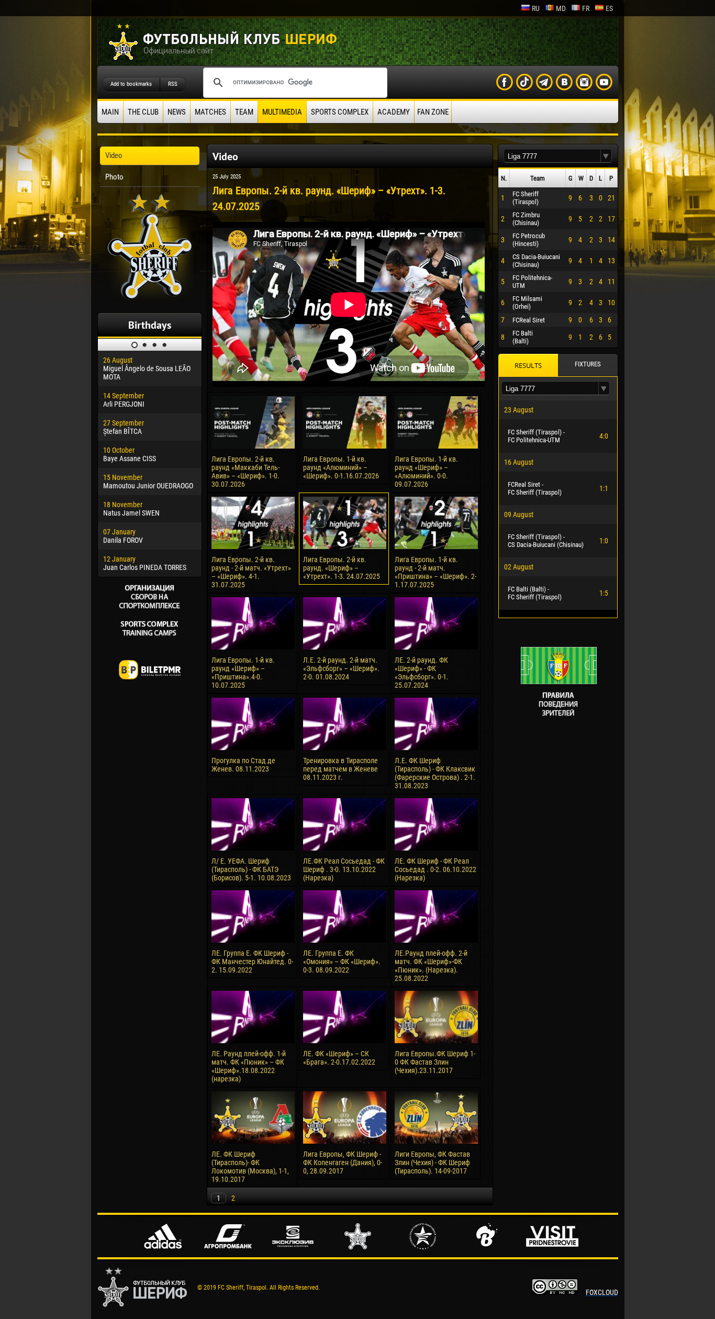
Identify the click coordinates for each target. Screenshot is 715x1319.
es (609, 8)
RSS (172, 84)
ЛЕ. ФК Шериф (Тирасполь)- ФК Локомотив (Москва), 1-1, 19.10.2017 (250, 1166)
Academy (393, 112)
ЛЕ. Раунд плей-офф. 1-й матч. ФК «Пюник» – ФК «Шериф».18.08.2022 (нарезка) (248, 1066)
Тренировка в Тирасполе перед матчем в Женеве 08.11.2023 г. (340, 768)
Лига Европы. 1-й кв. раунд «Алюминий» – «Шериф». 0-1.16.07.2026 (341, 467)
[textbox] (552, 156)
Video (113, 155)
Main (110, 112)
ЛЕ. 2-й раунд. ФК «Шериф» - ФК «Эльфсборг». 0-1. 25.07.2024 (422, 672)
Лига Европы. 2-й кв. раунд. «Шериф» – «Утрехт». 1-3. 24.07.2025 (341, 567)
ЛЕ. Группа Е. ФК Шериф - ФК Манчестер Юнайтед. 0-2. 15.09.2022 (252, 961)
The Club (143, 112)
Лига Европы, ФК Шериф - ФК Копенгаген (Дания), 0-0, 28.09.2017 (342, 1162)
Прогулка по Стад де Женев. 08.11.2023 (243, 764)
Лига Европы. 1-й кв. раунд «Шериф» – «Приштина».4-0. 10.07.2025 (243, 672)
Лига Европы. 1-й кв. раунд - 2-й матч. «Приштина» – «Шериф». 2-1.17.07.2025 (435, 572)
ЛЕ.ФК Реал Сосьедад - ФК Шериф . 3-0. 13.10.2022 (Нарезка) (344, 869)
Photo (114, 177)
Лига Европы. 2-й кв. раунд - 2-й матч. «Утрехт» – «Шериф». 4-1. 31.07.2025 (251, 572)
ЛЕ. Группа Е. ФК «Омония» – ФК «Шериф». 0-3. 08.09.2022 (342, 961)
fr (585, 8)
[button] (606, 156)
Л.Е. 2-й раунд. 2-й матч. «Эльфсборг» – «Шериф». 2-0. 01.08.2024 (341, 668)
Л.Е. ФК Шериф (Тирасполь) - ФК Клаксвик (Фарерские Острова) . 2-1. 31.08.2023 (435, 773)
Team (244, 112)
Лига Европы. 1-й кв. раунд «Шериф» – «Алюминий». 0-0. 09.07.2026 (426, 471)
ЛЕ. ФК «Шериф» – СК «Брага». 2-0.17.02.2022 (339, 1057)
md (561, 8)
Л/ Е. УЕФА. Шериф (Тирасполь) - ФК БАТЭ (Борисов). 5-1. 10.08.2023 (251, 869)
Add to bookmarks (131, 84)
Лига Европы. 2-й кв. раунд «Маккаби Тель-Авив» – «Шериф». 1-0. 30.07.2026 (245, 471)
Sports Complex (339, 112)
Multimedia (282, 112)
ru (536, 8)
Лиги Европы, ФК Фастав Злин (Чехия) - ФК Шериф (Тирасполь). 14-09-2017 (432, 1162)
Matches (210, 112)
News (176, 112)
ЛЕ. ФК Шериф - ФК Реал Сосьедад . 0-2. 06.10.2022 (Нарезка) (435, 869)
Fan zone (433, 112)
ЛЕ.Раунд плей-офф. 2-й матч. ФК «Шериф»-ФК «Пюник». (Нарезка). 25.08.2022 (431, 965)
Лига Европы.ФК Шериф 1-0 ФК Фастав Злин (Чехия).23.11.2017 (435, 1062)
